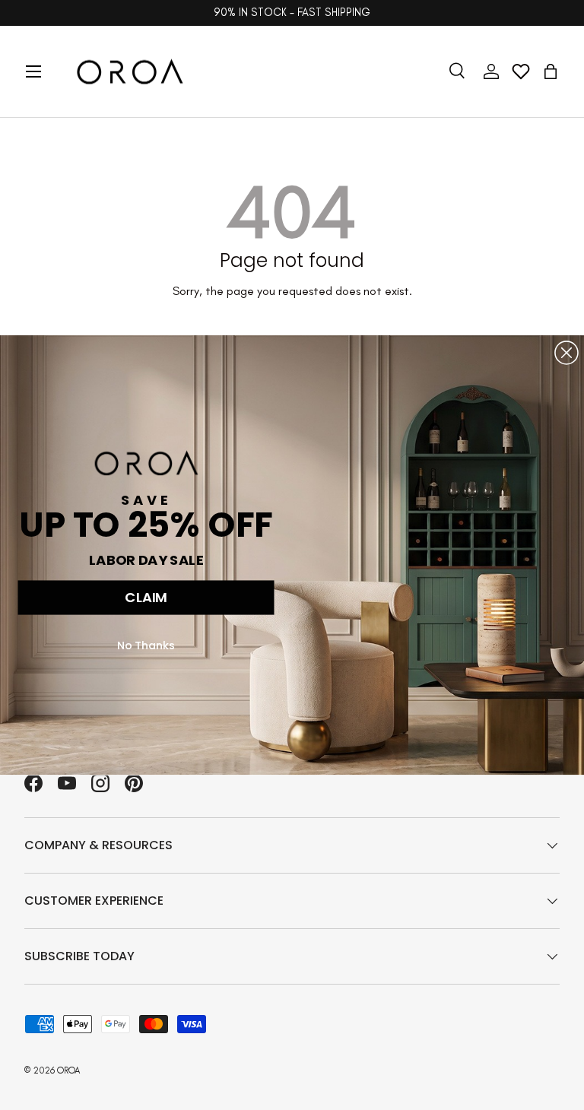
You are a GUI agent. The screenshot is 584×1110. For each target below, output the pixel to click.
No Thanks (146, 645)
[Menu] (33, 71)
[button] (550, 71)
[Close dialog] (566, 353)
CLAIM (146, 597)
